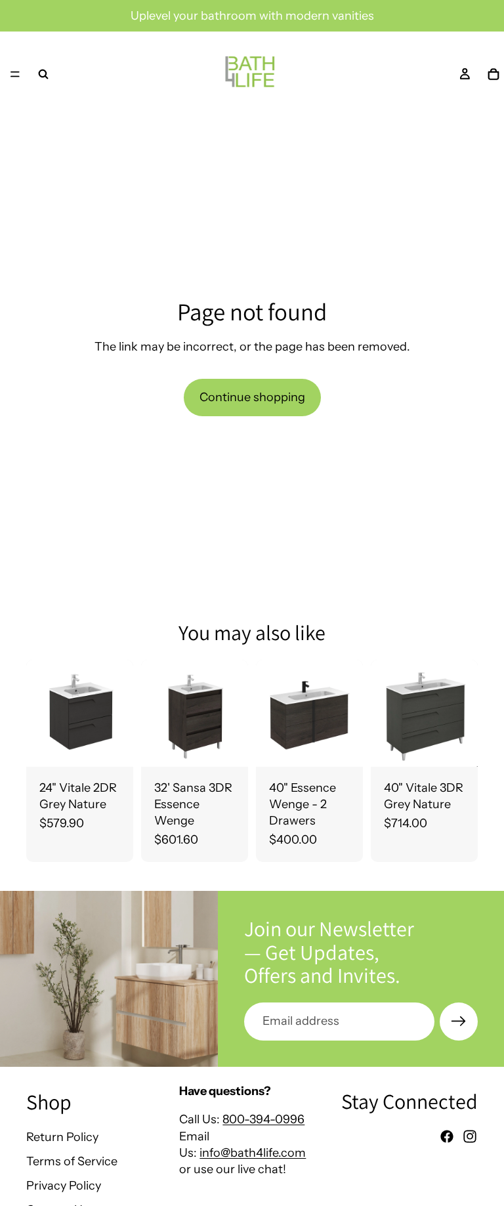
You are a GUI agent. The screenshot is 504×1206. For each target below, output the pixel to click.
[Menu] (15, 74)
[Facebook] (447, 1136)
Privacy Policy (63, 1185)
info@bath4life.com (253, 1153)
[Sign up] (459, 1021)
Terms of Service (71, 1161)
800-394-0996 (263, 1119)
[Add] (113, 746)
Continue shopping (252, 397)
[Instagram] (470, 1136)
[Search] (43, 74)
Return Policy (62, 1137)
